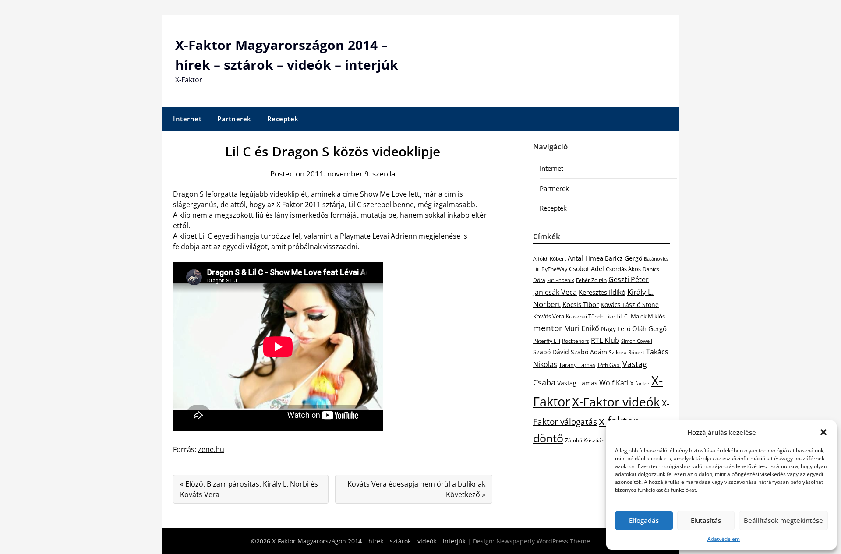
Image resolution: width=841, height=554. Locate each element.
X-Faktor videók (616, 401)
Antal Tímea (585, 258)
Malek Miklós (648, 316)
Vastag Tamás (577, 383)
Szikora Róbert (626, 352)
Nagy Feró (615, 329)
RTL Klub (605, 340)
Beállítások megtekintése (783, 520)
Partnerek (234, 118)
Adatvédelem (723, 539)
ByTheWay (554, 269)
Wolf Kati (614, 383)
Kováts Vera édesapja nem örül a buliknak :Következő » (416, 489)
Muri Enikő (581, 328)
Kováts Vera (548, 316)
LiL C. (622, 316)
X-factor (640, 383)
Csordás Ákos (623, 269)
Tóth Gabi (609, 365)
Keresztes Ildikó (602, 292)
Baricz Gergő (623, 258)
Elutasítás (706, 520)
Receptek (283, 118)
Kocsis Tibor (580, 304)
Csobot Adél (586, 269)
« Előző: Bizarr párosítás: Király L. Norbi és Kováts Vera (249, 489)
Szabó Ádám (589, 352)
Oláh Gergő (649, 328)
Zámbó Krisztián (584, 440)
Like (610, 317)
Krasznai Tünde (585, 316)
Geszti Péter (628, 279)
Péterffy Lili (546, 341)
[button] (823, 432)
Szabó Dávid (551, 352)
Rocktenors (575, 340)
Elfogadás (644, 520)
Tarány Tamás (577, 365)
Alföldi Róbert (549, 258)
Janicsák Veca (555, 292)
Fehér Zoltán (591, 280)
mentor (547, 328)
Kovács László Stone (630, 305)
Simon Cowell (636, 341)
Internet (187, 118)
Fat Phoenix (560, 280)
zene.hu (211, 449)
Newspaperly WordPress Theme (543, 541)
